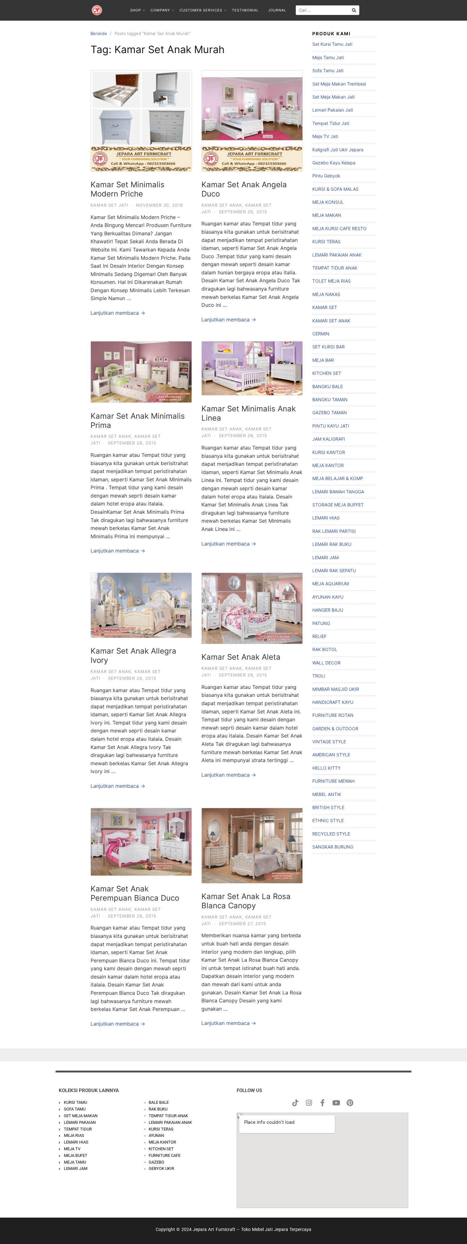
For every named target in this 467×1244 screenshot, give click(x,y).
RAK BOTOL (324, 649)
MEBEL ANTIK (326, 794)
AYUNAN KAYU (327, 597)
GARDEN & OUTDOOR (335, 728)
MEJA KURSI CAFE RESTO (339, 228)
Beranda (99, 33)
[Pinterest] (349, 1102)
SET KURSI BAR (328, 346)
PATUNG (321, 623)
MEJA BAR (323, 360)
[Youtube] (336, 1102)
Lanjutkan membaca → (118, 313)
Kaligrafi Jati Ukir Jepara (337, 149)
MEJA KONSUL (328, 202)
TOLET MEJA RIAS (331, 281)
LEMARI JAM (325, 557)
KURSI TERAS (326, 241)
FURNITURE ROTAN (333, 715)
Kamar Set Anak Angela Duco (244, 189)
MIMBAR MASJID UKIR (335, 689)
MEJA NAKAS (326, 294)
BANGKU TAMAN (330, 399)
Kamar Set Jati (109, 205)
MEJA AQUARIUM (330, 583)
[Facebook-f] (322, 1102)
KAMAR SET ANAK (331, 320)
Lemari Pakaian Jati (332, 110)
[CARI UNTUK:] (327, 10)
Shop (135, 10)
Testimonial (245, 10)
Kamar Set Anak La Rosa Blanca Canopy (246, 901)
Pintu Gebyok (326, 175)
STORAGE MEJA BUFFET (338, 504)
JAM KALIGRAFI (328, 439)
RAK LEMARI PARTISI (334, 531)
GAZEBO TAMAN (329, 412)
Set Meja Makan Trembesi (339, 83)
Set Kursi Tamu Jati (332, 44)
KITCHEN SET (326, 373)
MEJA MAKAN (326, 215)
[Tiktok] (295, 1102)
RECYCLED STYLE (331, 833)
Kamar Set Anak (221, 205)
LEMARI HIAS (326, 517)
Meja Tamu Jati (328, 57)
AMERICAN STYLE (331, 754)
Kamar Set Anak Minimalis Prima (138, 420)
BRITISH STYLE (328, 807)
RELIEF (319, 636)
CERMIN (320, 333)
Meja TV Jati (325, 136)
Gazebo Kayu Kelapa (333, 162)
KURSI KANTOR (328, 452)
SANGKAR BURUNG (332, 846)
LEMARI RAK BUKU (331, 544)
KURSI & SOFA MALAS (335, 189)
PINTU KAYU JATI (330, 426)
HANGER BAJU (327, 610)
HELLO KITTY (326, 768)
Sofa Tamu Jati (327, 70)
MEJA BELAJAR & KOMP (337, 478)
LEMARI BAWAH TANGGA (338, 491)
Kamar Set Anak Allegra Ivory (133, 655)
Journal (277, 10)
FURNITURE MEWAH (333, 781)
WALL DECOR (326, 662)
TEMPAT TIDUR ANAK (334, 268)
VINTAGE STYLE (329, 741)
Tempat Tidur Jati (330, 123)
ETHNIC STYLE (328, 820)
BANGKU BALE (327, 386)
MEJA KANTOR (328, 465)
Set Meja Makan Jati (333, 97)
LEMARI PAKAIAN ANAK (337, 255)
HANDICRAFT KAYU (332, 702)
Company (160, 10)
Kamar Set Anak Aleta (241, 657)
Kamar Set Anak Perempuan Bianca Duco (135, 893)
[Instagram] (308, 1102)
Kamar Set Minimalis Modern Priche (128, 189)
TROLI (318, 675)
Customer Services (200, 10)
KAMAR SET (324, 307)
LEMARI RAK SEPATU (334, 570)
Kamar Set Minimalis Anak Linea (248, 413)
